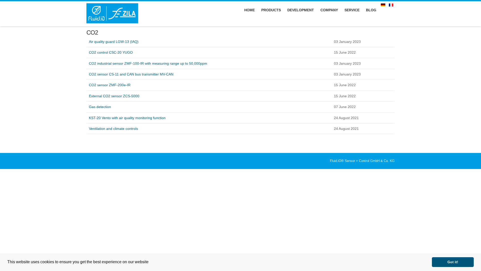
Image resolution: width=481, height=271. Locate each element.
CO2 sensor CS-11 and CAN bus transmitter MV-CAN (131, 74)
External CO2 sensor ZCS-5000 (114, 96)
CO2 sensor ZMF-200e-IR (110, 85)
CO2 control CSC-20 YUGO (111, 52)
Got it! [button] (452, 262)
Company (329, 10)
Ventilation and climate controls (113, 129)
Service (351, 10)
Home (249, 10)
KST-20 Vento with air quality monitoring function (127, 118)
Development (300, 10)
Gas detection (100, 107)
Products (271, 10)
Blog (371, 10)
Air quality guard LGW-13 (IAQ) (114, 42)
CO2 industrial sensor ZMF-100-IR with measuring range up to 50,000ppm (148, 63)
